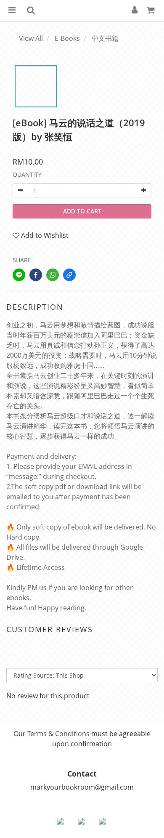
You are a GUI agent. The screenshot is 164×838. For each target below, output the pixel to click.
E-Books (67, 38)
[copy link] (69, 275)
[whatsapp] (52, 275)
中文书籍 (105, 38)
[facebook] (35, 275)
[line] (19, 275)
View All (31, 38)
